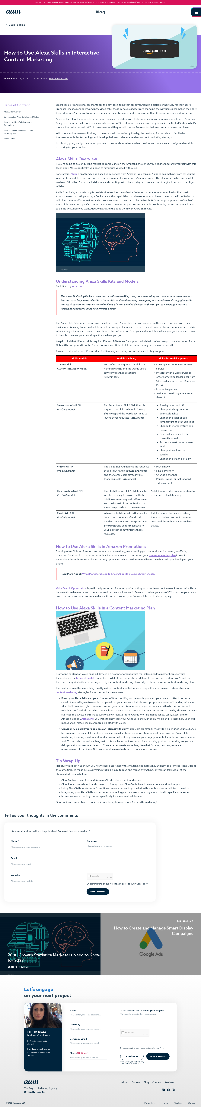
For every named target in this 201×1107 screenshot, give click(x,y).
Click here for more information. (153, 2)
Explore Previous (18, 966)
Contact (156, 1082)
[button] (196, 12)
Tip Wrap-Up (9, 138)
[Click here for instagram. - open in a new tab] (173, 1090)
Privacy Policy (141, 883)
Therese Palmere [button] (58, 78)
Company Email (78, 1039)
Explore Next (185, 920)
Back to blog (17, 24)
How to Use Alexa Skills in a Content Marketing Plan (19, 132)
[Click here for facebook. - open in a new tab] (168, 1090)
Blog (146, 1082)
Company (75, 1025)
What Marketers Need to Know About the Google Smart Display (118, 573)
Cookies (178, 1103)
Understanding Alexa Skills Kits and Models (21, 117)
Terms (165, 1103)
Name (15, 841)
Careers (136, 1082)
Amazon (77, 286)
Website (15, 875)
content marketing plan (162, 555)
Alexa (74, 173)
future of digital (85, 678)
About (125, 1082)
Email (14, 858)
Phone (73, 1053)
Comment (93, 841)
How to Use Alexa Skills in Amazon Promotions (18, 123)
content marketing (66, 692)
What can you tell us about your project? (142, 1010)
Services (169, 1082)
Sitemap (191, 1103)
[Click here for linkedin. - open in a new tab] (163, 1090)
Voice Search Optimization (71, 588)
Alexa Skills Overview (12, 112)
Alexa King (87, 718)
